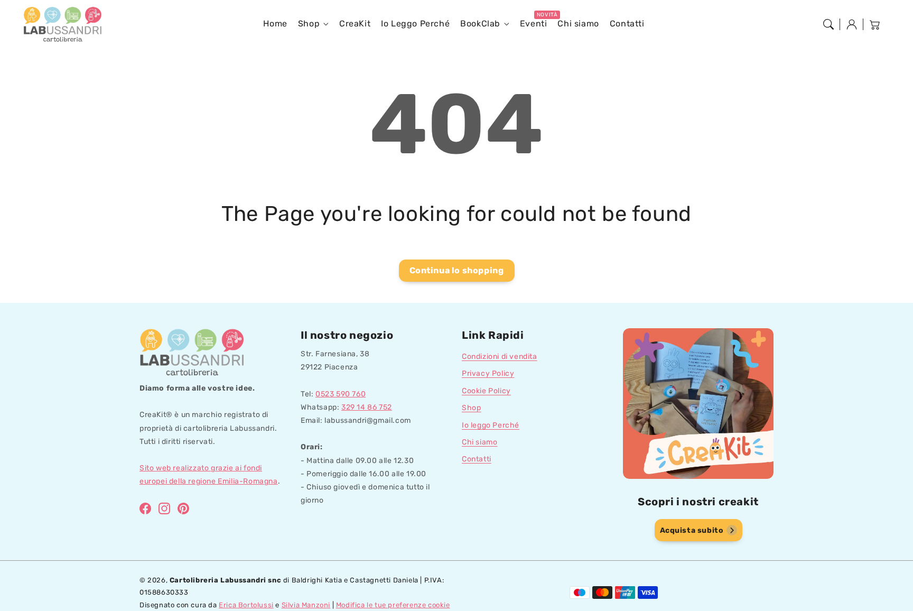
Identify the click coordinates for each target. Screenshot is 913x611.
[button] (828, 24)
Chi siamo (479, 442)
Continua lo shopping (456, 270)
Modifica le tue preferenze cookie (393, 605)
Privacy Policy (488, 373)
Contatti (476, 459)
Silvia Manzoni (306, 605)
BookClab (480, 23)
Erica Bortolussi (246, 605)
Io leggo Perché (490, 425)
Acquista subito (692, 530)
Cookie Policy (486, 390)
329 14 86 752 (366, 407)
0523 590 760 (340, 394)
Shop (309, 23)
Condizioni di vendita (499, 356)
